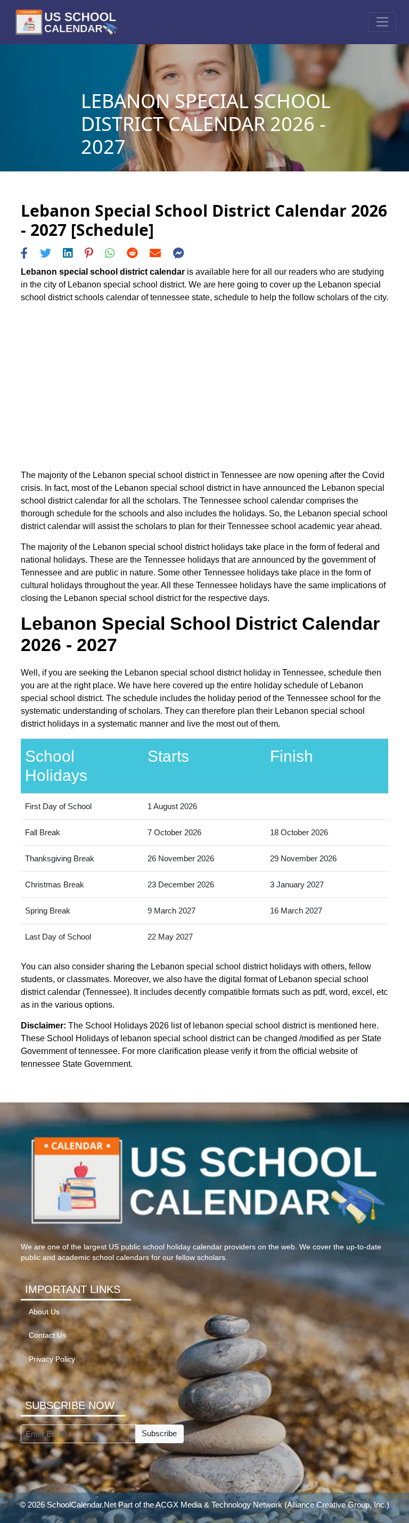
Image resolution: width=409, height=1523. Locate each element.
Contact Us (47, 1335)
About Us (44, 1312)
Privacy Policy (52, 1359)
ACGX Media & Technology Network (219, 1504)
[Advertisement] (204, 386)
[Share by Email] (155, 253)
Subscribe (159, 1433)
